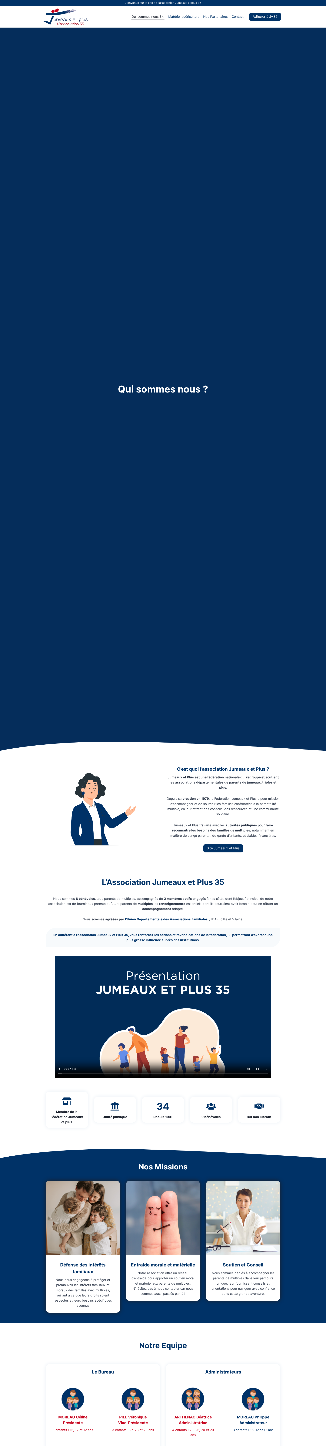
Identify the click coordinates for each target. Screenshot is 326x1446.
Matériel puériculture (183, 17)
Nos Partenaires (215, 17)
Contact (238, 17)
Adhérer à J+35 (265, 17)
